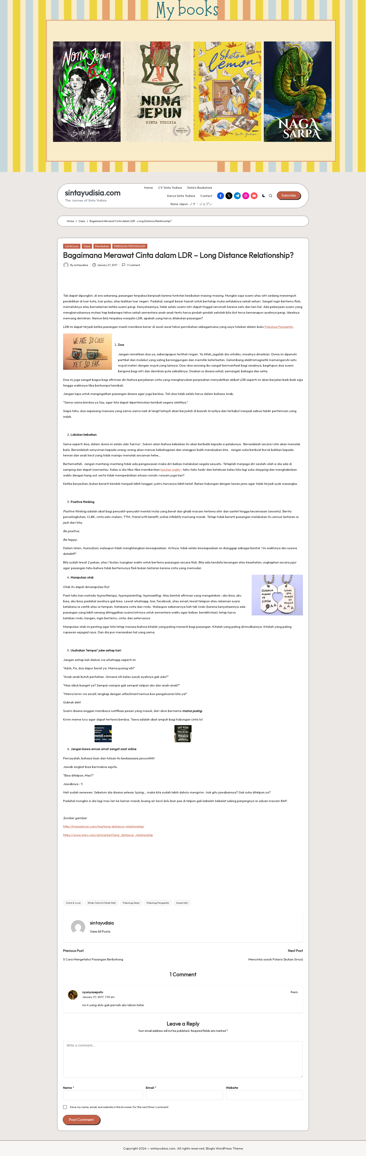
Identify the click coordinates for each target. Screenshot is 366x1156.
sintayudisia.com (92, 192)
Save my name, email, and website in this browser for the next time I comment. (119, 1107)
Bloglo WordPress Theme (224, 1148)
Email (151, 1088)
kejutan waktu (171, 469)
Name (68, 1088)
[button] (289, 195)
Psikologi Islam (131, 902)
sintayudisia (102, 923)
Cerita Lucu (72, 246)
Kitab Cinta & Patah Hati (102, 902)
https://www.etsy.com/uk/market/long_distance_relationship (108, 835)
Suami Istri (182, 902)
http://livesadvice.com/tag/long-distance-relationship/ (103, 826)
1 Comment (133, 265)
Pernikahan (102, 246)
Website (232, 1088)
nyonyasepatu (92, 992)
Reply (294, 992)
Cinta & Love (73, 902)
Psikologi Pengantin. (279, 327)
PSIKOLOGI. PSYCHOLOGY (129, 246)
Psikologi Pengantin (158, 902)
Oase (87, 246)
